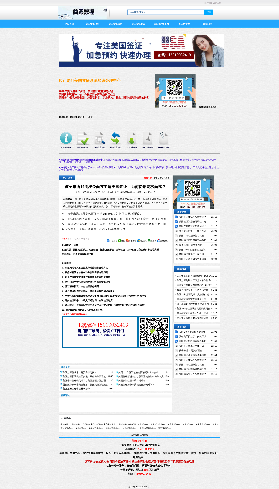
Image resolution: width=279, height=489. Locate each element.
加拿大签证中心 (174, 424)
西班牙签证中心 (165, 428)
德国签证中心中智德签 (126, 424)
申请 (83, 239)
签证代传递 (164, 177)
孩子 (69, 239)
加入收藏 (208, 3)
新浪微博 (132, 240)
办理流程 (144, 435)
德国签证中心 (75, 424)
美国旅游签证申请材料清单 (131, 380)
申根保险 (64, 424)
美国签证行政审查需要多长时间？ (80, 372)
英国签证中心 (88, 424)
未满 (74, 239)
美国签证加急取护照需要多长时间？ (136, 384)
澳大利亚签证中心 (203, 424)
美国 (87, 239)
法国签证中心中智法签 (105, 424)
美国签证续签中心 (158, 424)
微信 (123, 240)
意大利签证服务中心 (148, 428)
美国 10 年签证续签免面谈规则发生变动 (138, 372)
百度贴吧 (164, 240)
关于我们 (135, 435)
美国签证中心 (143, 424)
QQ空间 (143, 240)
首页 (156, 177)
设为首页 (217, 3)
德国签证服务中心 (113, 428)
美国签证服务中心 (96, 428)
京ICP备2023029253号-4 (140, 486)
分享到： (113, 240)
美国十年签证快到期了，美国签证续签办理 (84, 380)
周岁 (78, 239)
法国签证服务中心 (130, 428)
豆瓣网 (153, 240)
